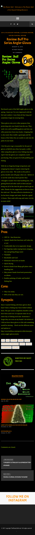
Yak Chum (15, 347)
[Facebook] (11, 24)
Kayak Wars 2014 (6, 431)
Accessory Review (12, 32)
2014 (3, 32)
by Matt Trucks (17, 49)
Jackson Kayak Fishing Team (10, 344)
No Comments (17, 52)
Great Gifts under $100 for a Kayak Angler (14, 425)
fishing (21, 340)
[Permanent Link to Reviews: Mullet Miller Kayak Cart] (17, 397)
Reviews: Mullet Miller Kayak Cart (11, 399)
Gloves (27, 340)
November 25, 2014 (6, 426)
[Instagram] (14, 24)
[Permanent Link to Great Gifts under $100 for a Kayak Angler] (17, 422)
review (22, 344)
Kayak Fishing (14, 35)
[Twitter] (17, 24)
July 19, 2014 (4, 401)
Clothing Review (26, 32)
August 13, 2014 (17, 46)
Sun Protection (6, 347)
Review (23, 35)
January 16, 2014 (5, 433)
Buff (7, 340)
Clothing (14, 340)
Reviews (29, 344)
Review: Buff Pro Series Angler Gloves (17, 41)
